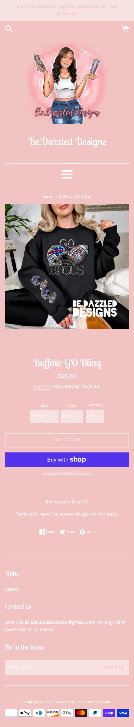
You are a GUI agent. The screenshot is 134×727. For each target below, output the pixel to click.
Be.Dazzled (65, 702)
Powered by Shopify (94, 702)
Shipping (42, 386)
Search (12, 589)
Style (71, 406)
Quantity (95, 405)
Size (44, 406)
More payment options (67, 473)
